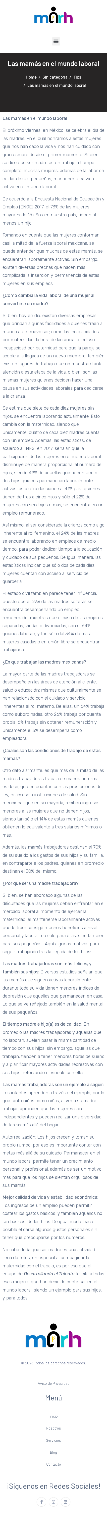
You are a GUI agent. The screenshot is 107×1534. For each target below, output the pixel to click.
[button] (56, 41)
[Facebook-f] (41, 1502)
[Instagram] (53, 1502)
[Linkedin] (65, 1502)
